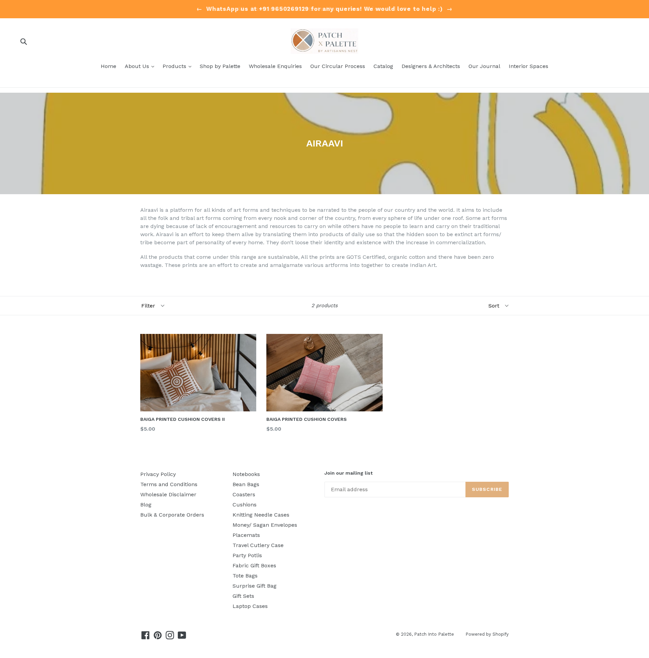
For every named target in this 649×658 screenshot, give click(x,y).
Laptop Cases (250, 606)
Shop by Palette (220, 66)
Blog (145, 504)
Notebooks (246, 474)
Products (179, 66)
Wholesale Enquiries (275, 66)
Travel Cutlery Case (258, 545)
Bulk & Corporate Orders (172, 515)
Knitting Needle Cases (261, 515)
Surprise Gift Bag (255, 586)
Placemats (246, 535)
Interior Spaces (528, 66)
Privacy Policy (158, 474)
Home (108, 66)
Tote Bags (245, 575)
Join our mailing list (348, 473)
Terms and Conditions (168, 484)
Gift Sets (243, 596)
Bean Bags (246, 484)
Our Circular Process (337, 66)
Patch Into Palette (434, 634)
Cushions (245, 504)
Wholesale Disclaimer (168, 494)
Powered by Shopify (487, 634)
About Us (141, 66)
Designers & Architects (431, 66)
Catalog (383, 66)
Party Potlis (247, 555)
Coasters (244, 494)
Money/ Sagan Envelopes (265, 525)
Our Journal (484, 66)
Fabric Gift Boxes (254, 565)
